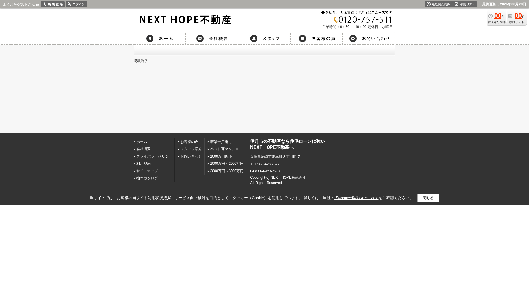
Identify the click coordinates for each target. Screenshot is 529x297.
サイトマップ (147, 171)
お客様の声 (189, 142)
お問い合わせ (191, 156)
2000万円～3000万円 (227, 171)
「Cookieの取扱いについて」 (356, 198)
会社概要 (143, 149)
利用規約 (143, 163)
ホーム (141, 142)
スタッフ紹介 (191, 149)
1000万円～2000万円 (227, 163)
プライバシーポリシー (154, 156)
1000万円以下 (221, 156)
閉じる (428, 198)
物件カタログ (147, 178)
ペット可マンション (226, 149)
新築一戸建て (221, 142)
